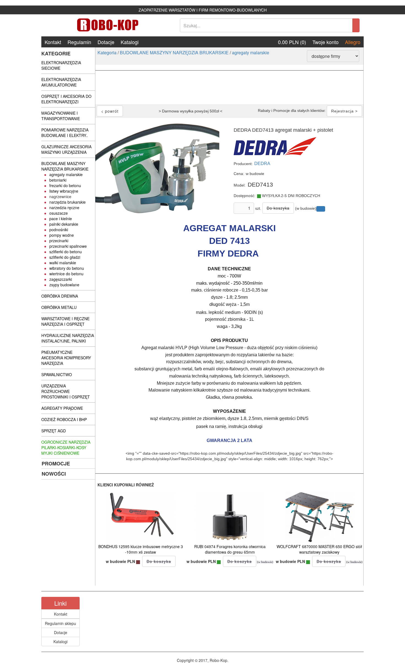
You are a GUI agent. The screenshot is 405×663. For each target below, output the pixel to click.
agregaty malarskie (250, 52)
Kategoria (107, 52)
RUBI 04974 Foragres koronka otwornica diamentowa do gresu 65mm (230, 549)
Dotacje (106, 41)
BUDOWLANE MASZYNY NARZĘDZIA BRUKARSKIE (174, 52)
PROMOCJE (56, 463)
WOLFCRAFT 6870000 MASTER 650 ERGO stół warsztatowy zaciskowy (319, 549)
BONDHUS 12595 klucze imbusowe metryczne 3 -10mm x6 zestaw (140, 549)
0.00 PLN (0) (292, 41)
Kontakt (53, 41)
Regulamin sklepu (60, 623)
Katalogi (130, 41)
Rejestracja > (344, 111)
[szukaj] (356, 25)
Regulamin (79, 41)
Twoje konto (325, 41)
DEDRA (262, 163)
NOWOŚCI (54, 473)
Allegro (352, 41)
